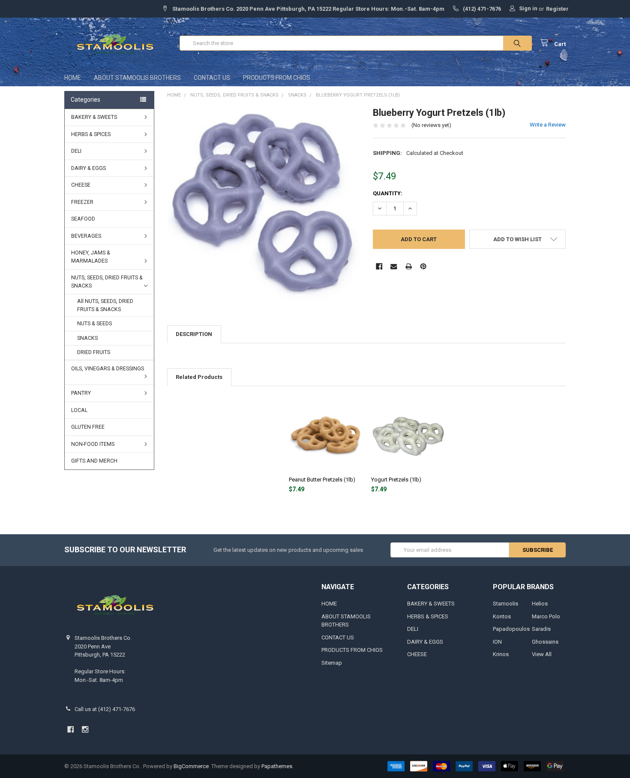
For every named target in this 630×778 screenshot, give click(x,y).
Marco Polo (546, 616)
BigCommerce (191, 766)
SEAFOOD (83, 219)
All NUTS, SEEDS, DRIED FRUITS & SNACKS (105, 305)
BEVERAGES (86, 236)
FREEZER (82, 202)
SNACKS (87, 338)
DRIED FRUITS (93, 352)
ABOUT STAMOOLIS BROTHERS (137, 77)
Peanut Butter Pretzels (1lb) (322, 479)
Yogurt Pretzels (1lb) (396, 479)
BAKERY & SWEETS (94, 117)
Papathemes (276, 766)
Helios (540, 603)
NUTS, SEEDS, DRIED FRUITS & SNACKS (107, 282)
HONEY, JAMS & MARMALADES (90, 257)
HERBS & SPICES (91, 134)
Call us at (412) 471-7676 (105, 709)
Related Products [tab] (199, 377)
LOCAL (79, 410)
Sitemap (331, 663)
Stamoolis (505, 603)
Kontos (502, 616)
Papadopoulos (511, 629)
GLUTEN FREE (88, 427)
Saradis (541, 629)
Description (194, 334)
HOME (72, 77)
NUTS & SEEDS (94, 324)
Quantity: (387, 193)
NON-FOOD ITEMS (92, 444)
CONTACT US (212, 77)
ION (497, 642)
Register (557, 9)
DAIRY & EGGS (88, 168)
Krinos (501, 654)
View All (542, 654)
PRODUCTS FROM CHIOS (276, 77)
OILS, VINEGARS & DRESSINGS (107, 369)
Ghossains (545, 642)
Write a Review (548, 124)
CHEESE (80, 185)
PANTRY (81, 393)
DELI (76, 151)
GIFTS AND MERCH (94, 461)
